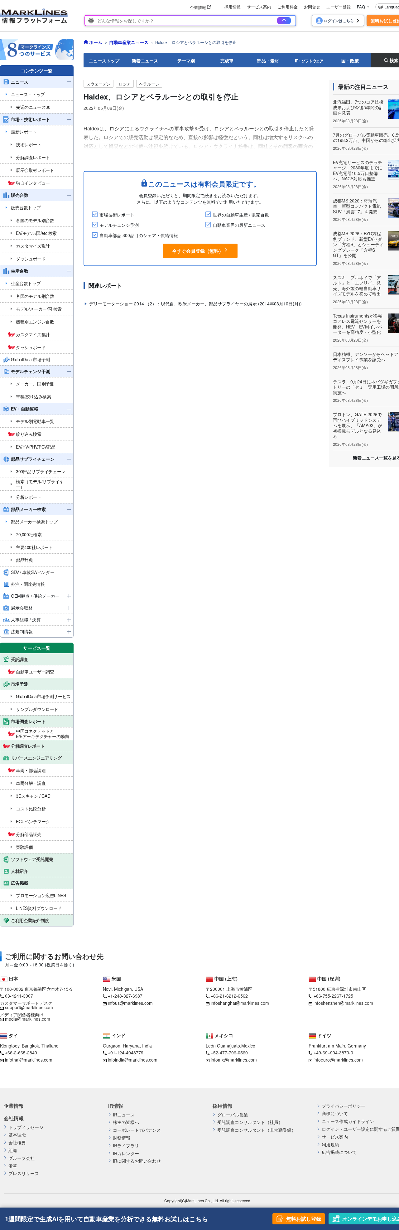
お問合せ (312, 7)
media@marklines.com (27, 1019)
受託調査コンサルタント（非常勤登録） (256, 1130)
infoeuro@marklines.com (338, 1060)
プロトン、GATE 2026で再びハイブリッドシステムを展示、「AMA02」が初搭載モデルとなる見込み (357, 425)
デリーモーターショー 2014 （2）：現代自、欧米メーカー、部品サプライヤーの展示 (173, 303)
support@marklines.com (29, 1007)
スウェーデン (98, 84)
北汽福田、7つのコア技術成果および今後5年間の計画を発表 (358, 107)
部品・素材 (268, 60)
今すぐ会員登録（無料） (198, 250)
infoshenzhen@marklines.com (343, 1003)
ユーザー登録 (338, 7)
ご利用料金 (287, 7)
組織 (12, 1150)
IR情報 (115, 1105)
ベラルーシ (149, 84)
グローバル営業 (232, 1114)
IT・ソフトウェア (309, 61)
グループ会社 (21, 1158)
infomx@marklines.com (234, 1060)
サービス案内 (259, 7)
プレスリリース (23, 1173)
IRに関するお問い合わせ (137, 1161)
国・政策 (350, 60)
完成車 (226, 60)
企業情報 (14, 1105)
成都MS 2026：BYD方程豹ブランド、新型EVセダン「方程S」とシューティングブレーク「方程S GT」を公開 (358, 244)
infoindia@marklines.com (132, 1060)
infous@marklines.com (130, 1003)
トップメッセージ (25, 1127)
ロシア (125, 84)
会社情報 (14, 1118)
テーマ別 (186, 60)
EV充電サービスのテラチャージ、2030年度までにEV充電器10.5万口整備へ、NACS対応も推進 (357, 170)
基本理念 (17, 1134)
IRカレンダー (126, 1153)
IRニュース (124, 1114)
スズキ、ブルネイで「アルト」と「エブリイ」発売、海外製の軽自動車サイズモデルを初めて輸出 (357, 285)
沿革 (12, 1166)
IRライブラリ (126, 1145)
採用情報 (232, 7)
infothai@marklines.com (28, 1060)
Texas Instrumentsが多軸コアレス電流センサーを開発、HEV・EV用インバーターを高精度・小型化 (357, 324)
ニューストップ (104, 60)
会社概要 (17, 1142)
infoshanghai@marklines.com (240, 1003)
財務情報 (121, 1137)
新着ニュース (145, 60)
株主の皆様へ (126, 1122)
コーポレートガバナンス (137, 1130)
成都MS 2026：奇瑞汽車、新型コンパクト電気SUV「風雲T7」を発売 (357, 206)
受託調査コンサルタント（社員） (250, 1122)
